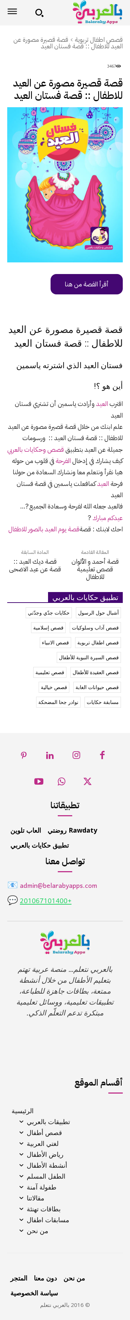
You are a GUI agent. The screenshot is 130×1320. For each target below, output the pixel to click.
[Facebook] (102, 757)
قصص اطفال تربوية (99, 39)
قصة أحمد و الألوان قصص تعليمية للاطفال (95, 569)
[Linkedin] (50, 757)
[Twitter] (87, 783)
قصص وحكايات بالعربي (36, 449)
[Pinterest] (24, 757)
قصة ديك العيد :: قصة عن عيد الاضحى (35, 565)
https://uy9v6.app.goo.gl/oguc (78, 284)
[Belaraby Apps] (86, 12)
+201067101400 (46, 901)
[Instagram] (76, 757)
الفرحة (64, 461)
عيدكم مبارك (107, 518)
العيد (102, 404)
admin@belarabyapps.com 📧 (52, 886)
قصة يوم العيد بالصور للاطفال (43, 529)
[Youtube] (38, 783)
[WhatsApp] (61, 783)
